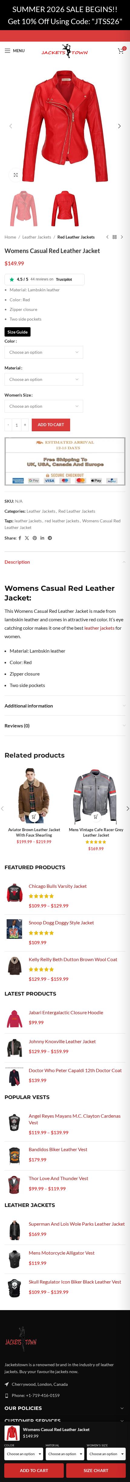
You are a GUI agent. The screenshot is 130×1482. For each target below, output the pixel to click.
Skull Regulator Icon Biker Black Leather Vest (75, 1281)
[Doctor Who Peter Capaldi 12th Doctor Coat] (14, 1077)
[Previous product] (107, 237)
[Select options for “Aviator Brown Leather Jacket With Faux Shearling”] (34, 817)
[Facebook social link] (20, 538)
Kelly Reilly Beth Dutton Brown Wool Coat (73, 959)
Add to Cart (34, 1470)
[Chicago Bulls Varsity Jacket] (14, 896)
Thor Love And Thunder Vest (58, 1178)
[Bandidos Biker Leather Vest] (14, 1156)
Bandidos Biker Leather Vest (58, 1149)
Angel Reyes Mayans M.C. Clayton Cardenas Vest (75, 1119)
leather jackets (28, 520)
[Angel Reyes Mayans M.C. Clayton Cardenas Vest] (14, 1125)
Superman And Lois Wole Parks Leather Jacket (77, 1224)
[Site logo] (65, 50)
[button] (11, 126)
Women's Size (18, 394)
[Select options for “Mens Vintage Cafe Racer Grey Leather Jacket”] (96, 817)
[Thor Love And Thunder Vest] (14, 1185)
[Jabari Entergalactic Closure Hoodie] (14, 1019)
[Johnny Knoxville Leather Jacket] (14, 1048)
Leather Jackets (36, 236)
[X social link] (27, 538)
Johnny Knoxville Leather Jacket (62, 1041)
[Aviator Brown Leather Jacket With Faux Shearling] (34, 795)
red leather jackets (62, 520)
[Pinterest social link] (35, 538)
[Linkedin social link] (42, 538)
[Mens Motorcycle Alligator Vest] (14, 1259)
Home (10, 236)
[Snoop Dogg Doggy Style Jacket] (14, 932)
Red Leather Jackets (76, 236)
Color (10, 341)
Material (13, 367)
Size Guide (18, 331)
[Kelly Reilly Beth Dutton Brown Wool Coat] (14, 969)
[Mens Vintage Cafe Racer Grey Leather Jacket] (96, 795)
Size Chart (96, 1470)
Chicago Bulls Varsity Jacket (58, 886)
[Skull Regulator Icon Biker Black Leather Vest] (14, 1288)
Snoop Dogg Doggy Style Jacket (61, 922)
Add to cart (51, 424)
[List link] (65, 1395)
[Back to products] (114, 237)
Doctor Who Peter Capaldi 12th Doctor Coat (75, 1070)
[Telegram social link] (50, 538)
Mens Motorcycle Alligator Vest (62, 1253)
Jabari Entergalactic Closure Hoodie (66, 1012)
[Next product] (121, 237)
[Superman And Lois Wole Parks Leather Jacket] (14, 1230)
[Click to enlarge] (16, 175)
